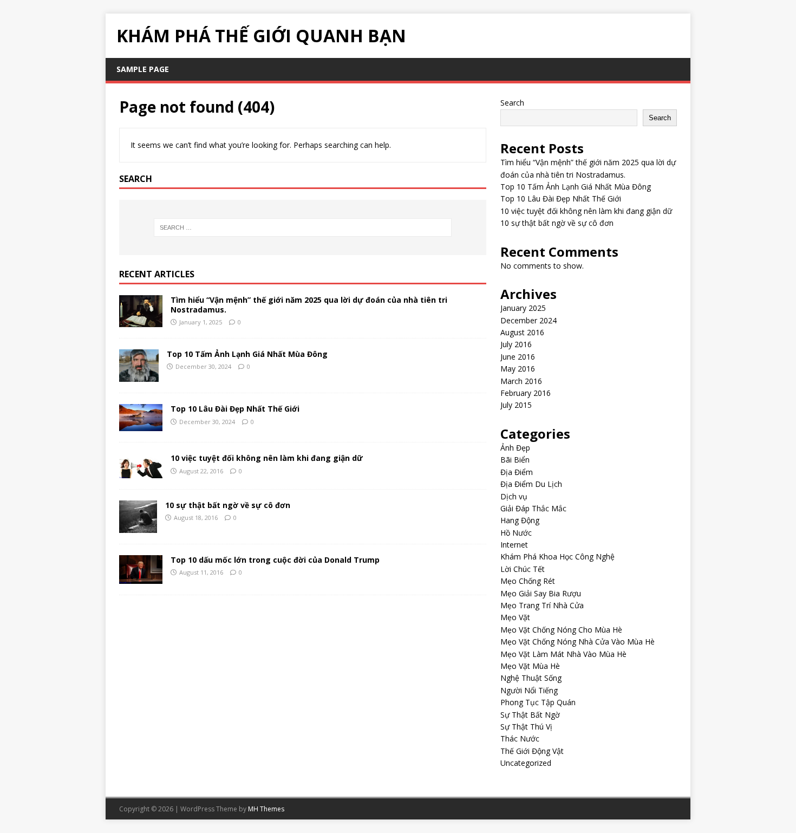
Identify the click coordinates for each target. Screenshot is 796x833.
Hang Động (519, 520)
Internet (514, 544)
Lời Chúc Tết (522, 569)
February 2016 (525, 393)
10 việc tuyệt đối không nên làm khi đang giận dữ (267, 458)
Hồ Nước (516, 533)
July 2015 (516, 405)
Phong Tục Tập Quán (538, 702)
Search (512, 102)
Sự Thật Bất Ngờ (530, 715)
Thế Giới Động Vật (532, 751)
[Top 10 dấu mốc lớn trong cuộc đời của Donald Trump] (140, 577)
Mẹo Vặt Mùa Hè (530, 666)
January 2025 (523, 308)
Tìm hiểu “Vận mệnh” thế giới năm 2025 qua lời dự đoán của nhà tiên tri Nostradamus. (309, 305)
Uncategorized (525, 763)
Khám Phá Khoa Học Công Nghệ (557, 556)
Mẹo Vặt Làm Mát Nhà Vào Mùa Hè (563, 654)
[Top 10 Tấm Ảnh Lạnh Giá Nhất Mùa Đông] (139, 375)
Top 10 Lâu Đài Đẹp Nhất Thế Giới (235, 409)
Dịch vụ (513, 496)
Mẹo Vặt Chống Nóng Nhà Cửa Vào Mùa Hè (577, 641)
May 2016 (517, 368)
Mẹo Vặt (515, 617)
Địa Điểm (516, 472)
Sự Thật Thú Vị (526, 726)
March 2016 (521, 381)
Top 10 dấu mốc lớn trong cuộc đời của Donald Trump (275, 560)
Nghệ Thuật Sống (531, 678)
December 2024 (528, 320)
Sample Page (142, 69)
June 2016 (517, 357)
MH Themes (266, 809)
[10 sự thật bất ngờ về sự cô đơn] (138, 526)
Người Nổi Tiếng (529, 690)
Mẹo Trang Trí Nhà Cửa (542, 605)
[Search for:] (303, 227)
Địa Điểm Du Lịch (531, 484)
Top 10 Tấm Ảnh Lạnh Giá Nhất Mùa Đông (247, 354)
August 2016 (522, 332)
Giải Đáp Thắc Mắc (533, 508)
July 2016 (516, 344)
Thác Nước (519, 738)
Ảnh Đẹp (515, 447)
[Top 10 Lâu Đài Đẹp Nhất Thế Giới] (140, 425)
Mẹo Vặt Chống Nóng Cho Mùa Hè (561, 629)
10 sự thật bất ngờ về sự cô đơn (227, 505)
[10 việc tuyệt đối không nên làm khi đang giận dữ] (140, 471)
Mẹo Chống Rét (527, 581)
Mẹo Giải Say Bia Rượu (540, 593)
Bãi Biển (515, 459)
